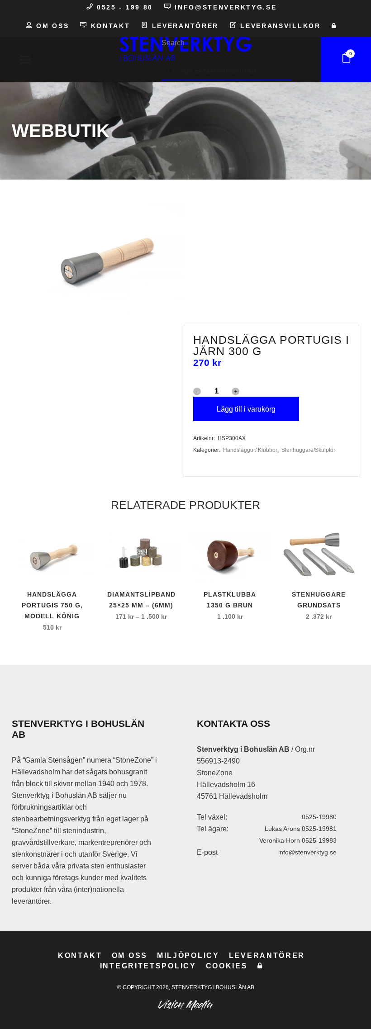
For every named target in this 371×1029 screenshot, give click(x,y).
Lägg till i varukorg (246, 409)
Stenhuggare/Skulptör (308, 450)
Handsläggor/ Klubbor (250, 450)
